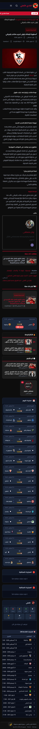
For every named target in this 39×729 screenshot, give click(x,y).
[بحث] (16, 5)
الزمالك (31, 75)
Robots (29, 727)
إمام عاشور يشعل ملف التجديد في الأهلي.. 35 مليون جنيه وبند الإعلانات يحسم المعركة (14, 301)
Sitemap (34, 727)
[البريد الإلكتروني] (32, 245)
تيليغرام (9, 270)
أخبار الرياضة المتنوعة (22, 19)
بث (19, 327)
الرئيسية (33, 19)
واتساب (15, 270)
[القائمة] (11, 5)
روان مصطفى (28, 232)
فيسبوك (27, 270)
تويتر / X (21, 270)
